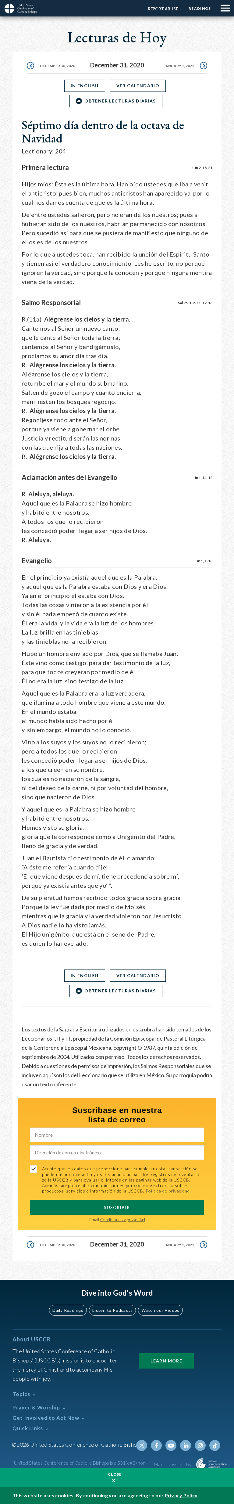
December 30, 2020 (57, 65)
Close (115, 1474)
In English (85, 85)
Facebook (156, 1445)
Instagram (200, 1445)
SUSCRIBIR (117, 1207)
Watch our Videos (160, 1310)
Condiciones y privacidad (122, 1219)
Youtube (170, 1445)
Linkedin (185, 1445)
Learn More (166, 1360)
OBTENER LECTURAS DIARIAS (120, 100)
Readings (200, 8)
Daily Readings (67, 1310)
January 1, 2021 (179, 65)
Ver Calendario (138, 85)
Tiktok (214, 1445)
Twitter (141, 1445)
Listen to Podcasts (112, 1310)
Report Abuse (163, 8)
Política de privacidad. (168, 1190)
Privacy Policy (181, 1495)
